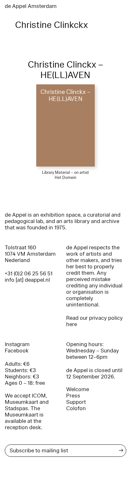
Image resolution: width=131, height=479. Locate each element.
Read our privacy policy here (94, 321)
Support (76, 402)
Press (73, 395)
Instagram (17, 344)
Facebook (17, 350)
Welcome (77, 389)
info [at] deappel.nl (27, 280)
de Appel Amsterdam (31, 6)
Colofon (76, 408)
